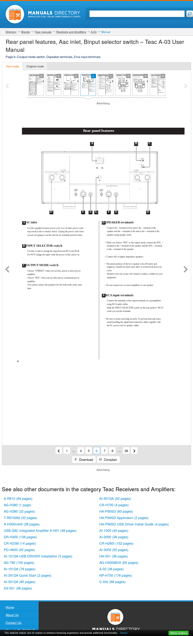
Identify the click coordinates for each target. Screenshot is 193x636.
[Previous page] (7, 269)
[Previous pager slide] (7, 86)
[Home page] (15, 14)
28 (126, 450)
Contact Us (13, 622)
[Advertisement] (96, 110)
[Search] (189, 14)
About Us (12, 614)
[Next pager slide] (185, 86)
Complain (110, 459)
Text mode (12, 66)
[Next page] (185, 269)
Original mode (35, 66)
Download (85, 459)
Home (10, 607)
